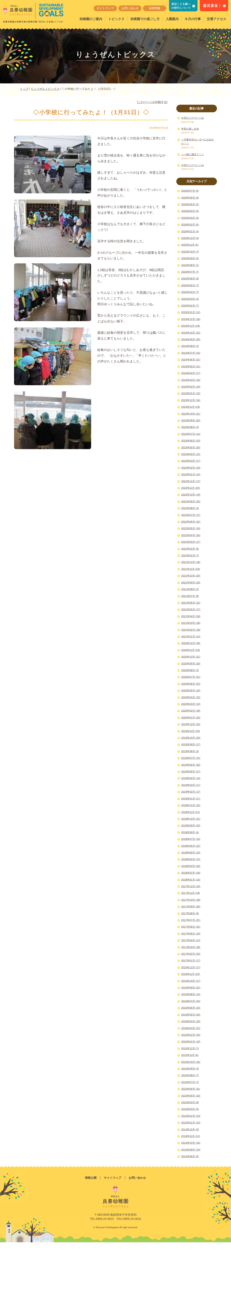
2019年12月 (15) (190, 724)
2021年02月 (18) (190, 629)
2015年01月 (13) (190, 1122)
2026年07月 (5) (190, 190)
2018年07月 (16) (190, 839)
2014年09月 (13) (190, 1149)
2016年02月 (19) (190, 1034)
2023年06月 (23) (190, 440)
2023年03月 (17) (190, 460)
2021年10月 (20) (190, 575)
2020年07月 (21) (190, 676)
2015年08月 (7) (190, 1075)
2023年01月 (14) (190, 474)
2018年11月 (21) (190, 812)
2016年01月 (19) (190, 1041)
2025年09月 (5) (190, 258)
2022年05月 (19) (190, 528)
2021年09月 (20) (190, 582)
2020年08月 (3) (190, 670)
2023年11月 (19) (190, 406)
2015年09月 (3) (190, 1068)
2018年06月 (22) (190, 845)
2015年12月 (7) (190, 1048)
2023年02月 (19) (190, 467)
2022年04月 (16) (190, 535)
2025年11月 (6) (190, 244)
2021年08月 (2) (190, 589)
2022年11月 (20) (190, 487)
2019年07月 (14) (190, 758)
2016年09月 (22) (190, 987)
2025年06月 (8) (190, 278)
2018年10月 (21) (190, 818)
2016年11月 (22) (190, 974)
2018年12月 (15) (190, 805)
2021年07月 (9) (190, 596)
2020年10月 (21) (190, 656)
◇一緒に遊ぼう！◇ (192, 154)
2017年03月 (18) (190, 947)
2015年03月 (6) (190, 1109)
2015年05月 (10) (190, 1095)
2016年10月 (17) (190, 980)
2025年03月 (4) (190, 298)
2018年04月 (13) (190, 859)
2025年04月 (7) (190, 292)
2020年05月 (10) (190, 690)
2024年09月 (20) (190, 339)
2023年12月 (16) (190, 400)
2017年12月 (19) (190, 886)
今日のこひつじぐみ (192, 117)
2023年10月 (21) (190, 413)
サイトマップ (105, 8)
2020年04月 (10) (190, 697)
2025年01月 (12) (190, 312)
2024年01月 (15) (190, 393)
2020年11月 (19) (190, 650)
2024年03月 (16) (190, 380)
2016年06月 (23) (190, 1007)
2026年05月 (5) (190, 204)
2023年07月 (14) (190, 433)
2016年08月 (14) (190, 994)
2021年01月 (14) (190, 636)
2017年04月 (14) (190, 940)
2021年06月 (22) (190, 602)
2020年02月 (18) (190, 710)
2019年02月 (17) (190, 791)
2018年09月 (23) (190, 825)
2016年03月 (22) (190, 1028)
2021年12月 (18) (190, 562)
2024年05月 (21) (190, 366)
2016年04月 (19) (190, 1021)
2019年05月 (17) (190, 771)
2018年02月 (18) (190, 872)
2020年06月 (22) (190, 683)
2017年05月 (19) (190, 933)
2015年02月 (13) (190, 1115)
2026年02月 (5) (190, 224)
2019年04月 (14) (190, 778)
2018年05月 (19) (190, 852)
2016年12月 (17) (190, 967)
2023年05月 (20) (190, 447)
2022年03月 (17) (190, 541)
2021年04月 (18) (190, 616)
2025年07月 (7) (190, 271)
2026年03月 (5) (190, 217)
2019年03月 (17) (190, 785)
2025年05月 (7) (190, 285)
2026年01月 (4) (190, 231)
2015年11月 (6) (190, 1055)
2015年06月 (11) (190, 1088)
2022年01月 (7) (190, 555)
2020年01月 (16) (190, 717)
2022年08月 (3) (190, 508)
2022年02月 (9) (190, 548)
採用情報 (154, 8)
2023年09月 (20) (190, 420)
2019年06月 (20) (190, 764)
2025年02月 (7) (190, 305)
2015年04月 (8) (190, 1102)
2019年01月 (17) (190, 798)
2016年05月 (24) (190, 1014)
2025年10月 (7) (190, 251)
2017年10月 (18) (190, 899)
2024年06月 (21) (190, 359)
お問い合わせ (130, 8)
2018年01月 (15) (190, 879)
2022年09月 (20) (190, 501)
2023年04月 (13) (190, 454)
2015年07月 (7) (190, 1082)
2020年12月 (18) (190, 643)
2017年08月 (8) (190, 913)
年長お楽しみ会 (190, 128)
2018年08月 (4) (190, 832)
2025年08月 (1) (190, 265)
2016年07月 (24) (190, 1001)
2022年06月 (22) (190, 521)
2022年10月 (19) (190, 494)
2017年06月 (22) (190, 926)
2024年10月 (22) (190, 332)
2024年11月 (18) (190, 325)
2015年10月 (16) (190, 1061)
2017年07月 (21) (190, 920)
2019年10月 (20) (190, 737)
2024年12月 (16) (190, 319)
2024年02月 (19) (190, 386)
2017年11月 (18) (190, 893)
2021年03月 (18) (190, 622)
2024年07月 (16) (190, 352)
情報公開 (91, 1177)
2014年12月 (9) (190, 1129)
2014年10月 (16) (190, 1142)
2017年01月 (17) (190, 960)
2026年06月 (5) (190, 197)
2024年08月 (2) (190, 346)
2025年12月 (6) (190, 238)
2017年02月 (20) (190, 953)
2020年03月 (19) (190, 704)
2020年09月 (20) (190, 663)
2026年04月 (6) (190, 211)
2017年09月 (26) (190, 906)
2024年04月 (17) (190, 373)
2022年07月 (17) (190, 515)
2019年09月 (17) (190, 744)
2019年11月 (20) (190, 731)
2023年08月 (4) (190, 427)
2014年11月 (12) (190, 1136)
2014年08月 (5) (190, 1156)
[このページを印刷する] (152, 102)
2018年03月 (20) (190, 866)
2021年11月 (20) (190, 569)
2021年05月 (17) (190, 609)
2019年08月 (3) (190, 751)
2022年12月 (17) (190, 481)
